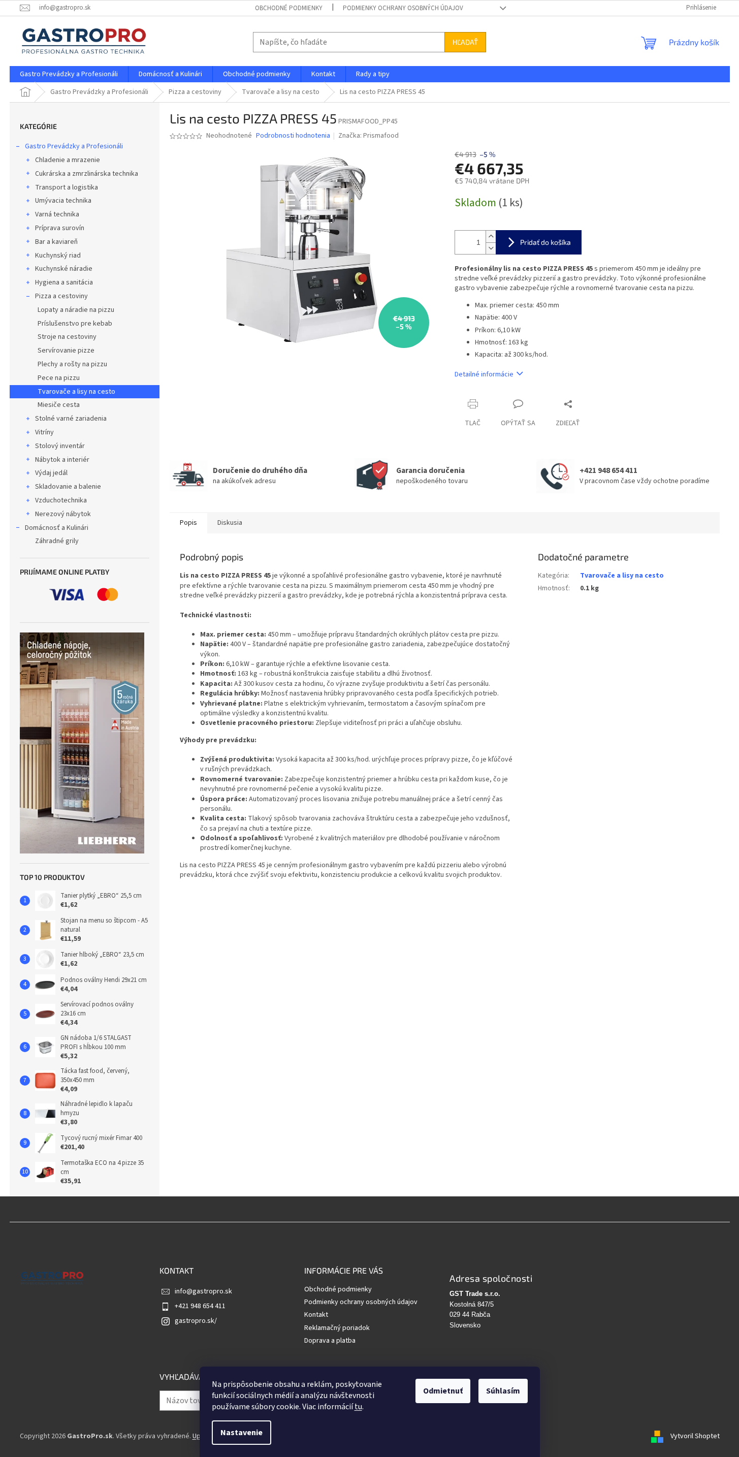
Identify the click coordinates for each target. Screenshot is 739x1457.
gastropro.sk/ (196, 1321)
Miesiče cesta (59, 405)
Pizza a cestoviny (61, 296)
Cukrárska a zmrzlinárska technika (86, 174)
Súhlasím (503, 1391)
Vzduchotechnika (61, 500)
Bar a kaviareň (56, 242)
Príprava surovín (59, 228)
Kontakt (316, 1315)
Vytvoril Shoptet (695, 1436)
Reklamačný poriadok (337, 1328)
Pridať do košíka (545, 242)
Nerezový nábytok (63, 514)
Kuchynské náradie (63, 269)
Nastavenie (241, 1432)
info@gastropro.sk (203, 1291)
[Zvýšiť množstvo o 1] (491, 236)
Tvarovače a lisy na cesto (76, 392)
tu (358, 1406)
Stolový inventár (60, 446)
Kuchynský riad (58, 255)
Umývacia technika (63, 201)
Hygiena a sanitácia (64, 282)
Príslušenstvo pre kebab (75, 324)
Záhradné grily (57, 541)
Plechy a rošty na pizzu (72, 364)
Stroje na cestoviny (67, 337)
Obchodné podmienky (289, 8)
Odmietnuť (443, 1391)
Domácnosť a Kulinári (56, 528)
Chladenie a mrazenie (67, 160)
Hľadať (465, 42)
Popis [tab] (188, 523)
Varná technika (57, 214)
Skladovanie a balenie (68, 487)
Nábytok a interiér (62, 460)
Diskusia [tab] (229, 523)
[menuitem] (69, 74)
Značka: (368, 136)
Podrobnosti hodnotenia (293, 136)
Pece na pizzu (59, 378)
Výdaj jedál (51, 473)
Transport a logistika (66, 187)
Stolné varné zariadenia (71, 419)
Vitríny (44, 432)
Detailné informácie (484, 374)
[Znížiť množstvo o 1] (491, 248)
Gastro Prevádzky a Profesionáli (74, 146)
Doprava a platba (330, 1341)
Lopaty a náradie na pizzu (76, 310)
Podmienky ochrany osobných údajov (403, 8)
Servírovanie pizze (66, 350)
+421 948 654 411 (200, 1306)
